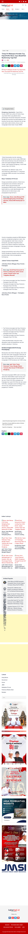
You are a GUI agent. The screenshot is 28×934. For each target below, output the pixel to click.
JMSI (3, 685)
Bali (12, 9)
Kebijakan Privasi (6, 687)
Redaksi (4, 692)
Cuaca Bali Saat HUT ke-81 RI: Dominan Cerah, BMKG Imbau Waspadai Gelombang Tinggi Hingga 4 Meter (15, 601)
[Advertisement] (14, 34)
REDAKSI (7, 925)
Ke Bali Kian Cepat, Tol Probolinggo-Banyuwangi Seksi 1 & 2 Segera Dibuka (20, 547)
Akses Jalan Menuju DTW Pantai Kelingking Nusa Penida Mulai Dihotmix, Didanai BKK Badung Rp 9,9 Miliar (7, 533)
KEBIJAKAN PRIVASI (8, 927)
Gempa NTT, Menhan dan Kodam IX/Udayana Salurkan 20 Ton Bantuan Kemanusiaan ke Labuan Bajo (15, 589)
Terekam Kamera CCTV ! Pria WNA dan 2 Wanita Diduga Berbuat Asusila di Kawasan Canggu (15, 608)
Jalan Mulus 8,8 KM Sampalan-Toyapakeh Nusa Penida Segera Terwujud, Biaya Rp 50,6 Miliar (16, 583)
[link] (19, 1)
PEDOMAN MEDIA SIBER (17, 925)
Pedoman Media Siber (8, 689)
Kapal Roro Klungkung (7, 427)
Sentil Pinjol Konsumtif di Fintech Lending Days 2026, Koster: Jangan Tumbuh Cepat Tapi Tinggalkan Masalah (20, 533)
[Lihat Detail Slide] (14, 15)
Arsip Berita (5, 677)
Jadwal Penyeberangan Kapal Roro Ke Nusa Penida (13, 420)
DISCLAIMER (18, 927)
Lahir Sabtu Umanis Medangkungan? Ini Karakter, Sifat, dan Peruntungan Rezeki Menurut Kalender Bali (7, 566)
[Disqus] (14, 489)
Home (3, 9)
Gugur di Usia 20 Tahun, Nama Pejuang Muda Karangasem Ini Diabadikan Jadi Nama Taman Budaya (15, 595)
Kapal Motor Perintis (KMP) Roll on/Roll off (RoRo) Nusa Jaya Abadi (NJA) (13, 424)
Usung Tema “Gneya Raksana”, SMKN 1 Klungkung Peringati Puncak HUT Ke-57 (20, 566)
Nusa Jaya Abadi (17, 427)
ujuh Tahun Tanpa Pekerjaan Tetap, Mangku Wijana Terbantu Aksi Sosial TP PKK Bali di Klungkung (7, 550)
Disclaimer (4, 680)
